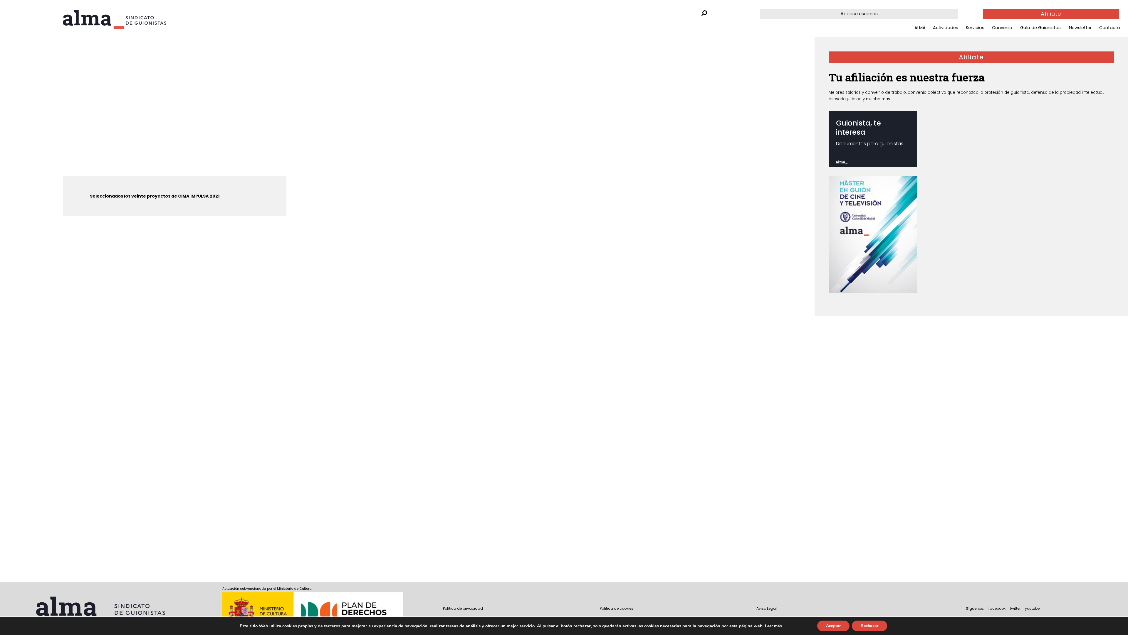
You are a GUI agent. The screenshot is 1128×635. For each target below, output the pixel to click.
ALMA (920, 28)
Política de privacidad (463, 608)
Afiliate (1051, 13)
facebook (997, 608)
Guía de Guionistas (1040, 28)
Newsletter (1080, 28)
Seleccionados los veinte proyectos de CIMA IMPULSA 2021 (155, 196)
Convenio (1002, 28)
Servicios (975, 28)
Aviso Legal (766, 608)
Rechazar (869, 626)
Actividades (945, 28)
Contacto (1109, 28)
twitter (1015, 608)
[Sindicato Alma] (131, 19)
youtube (1032, 608)
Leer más (773, 626)
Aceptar (833, 626)
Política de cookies (616, 608)
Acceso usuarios (859, 13)
